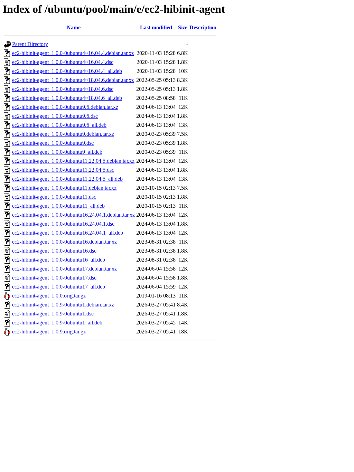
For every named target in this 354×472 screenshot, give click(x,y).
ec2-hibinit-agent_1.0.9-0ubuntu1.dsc (53, 314)
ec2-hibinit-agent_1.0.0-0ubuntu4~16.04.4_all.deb (67, 71)
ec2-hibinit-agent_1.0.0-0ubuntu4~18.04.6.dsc (62, 89)
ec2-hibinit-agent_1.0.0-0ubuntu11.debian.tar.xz (64, 188)
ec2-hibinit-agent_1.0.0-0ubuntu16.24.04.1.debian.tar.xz (73, 215)
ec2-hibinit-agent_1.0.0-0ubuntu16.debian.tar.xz (64, 242)
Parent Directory (30, 44)
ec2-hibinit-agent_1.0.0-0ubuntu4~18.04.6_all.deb (67, 98)
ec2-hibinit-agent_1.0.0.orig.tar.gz (49, 296)
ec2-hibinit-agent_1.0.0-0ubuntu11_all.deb (58, 206)
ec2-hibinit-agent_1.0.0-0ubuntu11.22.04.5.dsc (63, 170)
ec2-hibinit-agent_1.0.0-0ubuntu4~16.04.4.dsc (62, 62)
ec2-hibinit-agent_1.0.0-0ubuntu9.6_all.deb (59, 125)
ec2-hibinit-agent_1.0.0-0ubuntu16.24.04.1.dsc (63, 224)
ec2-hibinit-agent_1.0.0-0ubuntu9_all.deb (57, 152)
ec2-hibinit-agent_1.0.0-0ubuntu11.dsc (54, 197)
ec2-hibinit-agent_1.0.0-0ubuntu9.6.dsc (55, 116)
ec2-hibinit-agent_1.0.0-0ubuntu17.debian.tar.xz (64, 269)
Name (74, 27)
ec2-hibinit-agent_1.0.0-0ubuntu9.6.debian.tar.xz (65, 107)
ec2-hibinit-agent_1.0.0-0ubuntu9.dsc (53, 143)
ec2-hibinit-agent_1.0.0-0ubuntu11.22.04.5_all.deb (67, 179)
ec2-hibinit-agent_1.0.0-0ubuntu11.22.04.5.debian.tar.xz (73, 161)
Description (202, 27)
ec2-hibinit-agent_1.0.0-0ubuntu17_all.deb (58, 287)
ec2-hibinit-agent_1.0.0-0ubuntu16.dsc (54, 251)
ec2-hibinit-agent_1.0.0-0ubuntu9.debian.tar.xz (63, 134)
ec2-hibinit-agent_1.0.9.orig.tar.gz (49, 331)
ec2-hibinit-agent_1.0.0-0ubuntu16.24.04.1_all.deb (67, 233)
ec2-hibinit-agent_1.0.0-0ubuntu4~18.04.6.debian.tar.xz (73, 80)
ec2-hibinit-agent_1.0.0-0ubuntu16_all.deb (58, 260)
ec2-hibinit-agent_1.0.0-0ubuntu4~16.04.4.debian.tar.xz (73, 53)
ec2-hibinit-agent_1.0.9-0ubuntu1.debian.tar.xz (63, 305)
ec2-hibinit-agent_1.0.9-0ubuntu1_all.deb (57, 322)
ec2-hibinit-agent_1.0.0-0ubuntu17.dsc (54, 278)
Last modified (156, 27)
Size (182, 27)
